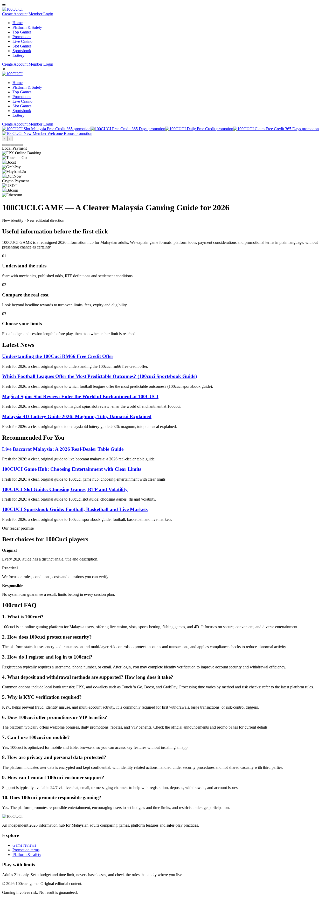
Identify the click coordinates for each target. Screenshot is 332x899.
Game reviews (24, 845)
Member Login (41, 14)
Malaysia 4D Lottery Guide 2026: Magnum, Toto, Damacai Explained (76, 416)
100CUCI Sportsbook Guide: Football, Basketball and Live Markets (75, 509)
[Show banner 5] (21, 145)
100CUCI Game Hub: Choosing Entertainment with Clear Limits (71, 469)
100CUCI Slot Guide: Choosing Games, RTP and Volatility (65, 489)
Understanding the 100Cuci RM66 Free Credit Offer (57, 356)
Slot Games (21, 46)
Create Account (14, 14)
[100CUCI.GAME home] (12, 9)
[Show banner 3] (12, 145)
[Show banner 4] (17, 145)
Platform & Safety (27, 27)
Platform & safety (26, 854)
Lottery (18, 55)
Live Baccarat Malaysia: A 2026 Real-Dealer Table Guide (62, 449)
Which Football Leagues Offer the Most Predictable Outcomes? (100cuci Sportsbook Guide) (99, 376)
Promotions (21, 36)
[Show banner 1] (4, 145)
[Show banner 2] (8, 145)
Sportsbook (21, 51)
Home (17, 22)
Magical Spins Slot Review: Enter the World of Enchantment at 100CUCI (80, 396)
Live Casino (22, 41)
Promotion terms (25, 850)
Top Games (21, 32)
